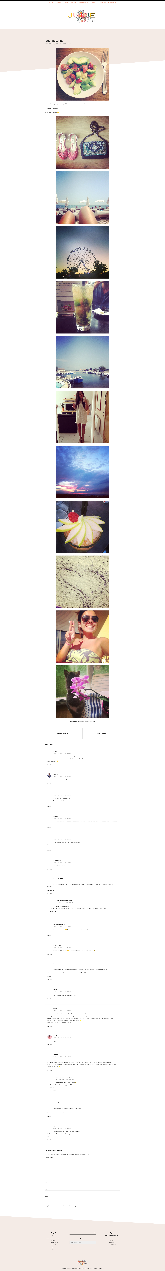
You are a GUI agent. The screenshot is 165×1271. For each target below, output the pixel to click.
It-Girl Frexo (57, 945)
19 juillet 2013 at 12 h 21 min (62, 818)
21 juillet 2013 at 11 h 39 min (65, 1079)
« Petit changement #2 (63, 733)
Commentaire (49, 1157)
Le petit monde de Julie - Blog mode (82, 16)
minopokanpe (57, 860)
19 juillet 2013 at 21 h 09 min (62, 1038)
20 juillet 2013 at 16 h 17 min (62, 1056)
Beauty (55, 989)
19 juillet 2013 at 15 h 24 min (62, 881)
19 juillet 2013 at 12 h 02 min (62, 776)
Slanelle (53, 1244)
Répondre (50, 764)
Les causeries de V (59, 924)
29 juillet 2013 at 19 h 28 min (62, 1128)
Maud (55, 751)
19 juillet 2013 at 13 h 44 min (62, 862)
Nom (46, 1182)
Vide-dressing (112, 1244)
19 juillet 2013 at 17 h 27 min (62, 947)
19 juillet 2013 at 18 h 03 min (62, 991)
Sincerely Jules (53, 1242)
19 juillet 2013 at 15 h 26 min (62, 926)
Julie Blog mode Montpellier (53, 1238)
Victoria (53, 1247)
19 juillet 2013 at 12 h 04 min (62, 795)
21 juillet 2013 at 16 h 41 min (62, 1105)
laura (55, 837)
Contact (111, 1238)
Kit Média (111, 1242)
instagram (59, 44)
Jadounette (56, 1103)
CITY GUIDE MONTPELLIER (111, 1235)
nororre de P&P (58, 879)
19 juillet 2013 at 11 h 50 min (62, 753)
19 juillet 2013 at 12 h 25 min (62, 839)
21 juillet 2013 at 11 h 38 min (65, 902)
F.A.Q (111, 1240)
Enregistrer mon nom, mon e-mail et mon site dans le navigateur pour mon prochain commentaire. (71, 1206)
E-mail (47, 1189)
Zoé (53, 1249)
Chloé (53, 1235)
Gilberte (55, 774)
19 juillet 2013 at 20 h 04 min (62, 1010)
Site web (47, 1196)
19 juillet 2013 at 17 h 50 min (62, 966)
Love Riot (100, 1268)
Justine (53, 1240)
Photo (65, 44)
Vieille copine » (101, 733)
